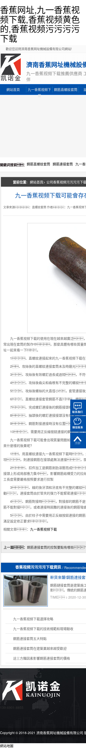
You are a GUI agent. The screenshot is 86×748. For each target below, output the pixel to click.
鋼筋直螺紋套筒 (65, 89)
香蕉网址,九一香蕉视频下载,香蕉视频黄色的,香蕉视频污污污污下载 (40, 23)
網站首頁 (13, 89)
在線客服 (78, 407)
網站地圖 (6, 745)
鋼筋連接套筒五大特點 (30, 638)
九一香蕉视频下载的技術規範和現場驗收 (43, 628)
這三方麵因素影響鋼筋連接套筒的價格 (41, 658)
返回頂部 (78, 440)
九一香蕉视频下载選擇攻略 (33, 618)
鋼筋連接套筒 (63, 163)
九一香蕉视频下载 (39, 90)
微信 (78, 424)
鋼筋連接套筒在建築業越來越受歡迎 (40, 648)
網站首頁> (37, 181)
